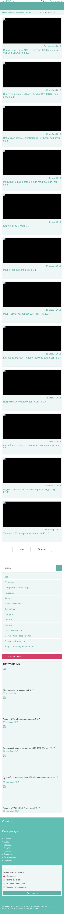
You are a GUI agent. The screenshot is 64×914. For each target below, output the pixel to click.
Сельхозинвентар (13, 630)
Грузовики (9, 593)
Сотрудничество (11, 857)
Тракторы (9, 582)
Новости (7, 851)
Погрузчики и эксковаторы (17, 587)
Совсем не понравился (16, 887)
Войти (44, 1)
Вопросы (8, 860)
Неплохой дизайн (14, 880)
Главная (7, 838)
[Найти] (59, 568)
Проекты (7, 845)
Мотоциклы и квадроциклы (18, 636)
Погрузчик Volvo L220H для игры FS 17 (24, 401)
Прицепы (9, 614)
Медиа (7, 848)
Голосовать (32, 893)
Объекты (9, 619)
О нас (6, 842)
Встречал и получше (15, 883)
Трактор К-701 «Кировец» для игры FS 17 (26, 533)
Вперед (42, 549)
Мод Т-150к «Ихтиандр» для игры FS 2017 (26, 314)
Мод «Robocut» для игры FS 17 (20, 270)
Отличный (10, 876)
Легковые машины (13, 603)
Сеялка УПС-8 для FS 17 (17, 226)
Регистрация (56, 1)
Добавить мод (14, 656)
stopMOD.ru (8, 1)
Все (6, 577)
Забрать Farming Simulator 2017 (20, 646)
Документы (8, 854)
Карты (8, 598)
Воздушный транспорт (15, 641)
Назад (21, 549)
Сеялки (8, 625)
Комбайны (10, 609)
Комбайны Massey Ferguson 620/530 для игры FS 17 (32, 357)
